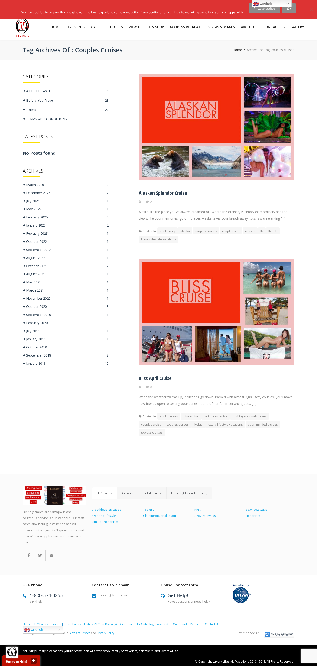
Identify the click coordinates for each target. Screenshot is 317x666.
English (36, 629)
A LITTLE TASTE (67, 91)
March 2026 (67, 184)
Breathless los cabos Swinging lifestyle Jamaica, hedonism (106, 515)
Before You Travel (67, 100)
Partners (195, 624)
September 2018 (67, 355)
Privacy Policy (105, 633)
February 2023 (67, 233)
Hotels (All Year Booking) (189, 493)
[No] (311, 12)
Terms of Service (79, 633)
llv (261, 231)
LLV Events (75, 27)
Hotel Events (152, 493)
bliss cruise (191, 416)
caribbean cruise (215, 416)
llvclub (272, 231)
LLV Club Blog (145, 624)
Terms (67, 109)
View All (136, 27)
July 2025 (67, 201)
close (34, 661)
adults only (167, 231)
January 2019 (67, 339)
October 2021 (67, 266)
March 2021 (67, 290)
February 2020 (67, 323)
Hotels (116, 27)
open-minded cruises (263, 424)
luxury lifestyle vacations (158, 239)
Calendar (126, 624)
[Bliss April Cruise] (216, 364)
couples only (231, 231)
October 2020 (67, 306)
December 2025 (67, 193)
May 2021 (67, 282)
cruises (250, 231)
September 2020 (67, 314)
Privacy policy (264, 8)
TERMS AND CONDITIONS (67, 119)
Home (55, 27)
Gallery (297, 27)
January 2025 (67, 225)
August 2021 (67, 274)
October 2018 (67, 347)
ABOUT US (249, 27)
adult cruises (169, 416)
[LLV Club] (25, 28)
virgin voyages (221, 27)
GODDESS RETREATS (186, 27)
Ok (289, 8)
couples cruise (151, 424)
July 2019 (67, 331)
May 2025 (67, 209)
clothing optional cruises (250, 416)
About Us (163, 624)
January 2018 (67, 363)
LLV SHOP (156, 27)
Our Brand (180, 624)
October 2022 (67, 241)
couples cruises (206, 231)
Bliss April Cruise (155, 377)
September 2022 (67, 249)
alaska (185, 231)
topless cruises (151, 432)
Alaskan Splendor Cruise (163, 192)
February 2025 (67, 217)
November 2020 (67, 298)
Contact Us (274, 27)
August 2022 (67, 258)
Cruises (97, 27)
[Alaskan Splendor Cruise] (216, 178)
